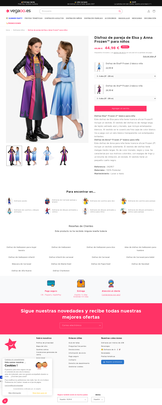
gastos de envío (120, 52)
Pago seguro (74, 356)
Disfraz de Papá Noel (101, 264)
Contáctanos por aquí (111, 295)
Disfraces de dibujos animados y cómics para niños (103, 211)
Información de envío (77, 353)
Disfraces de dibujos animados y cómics (65, 211)
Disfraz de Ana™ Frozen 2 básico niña (124, 86)
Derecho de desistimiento (79, 363)
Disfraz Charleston (61, 271)
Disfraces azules (20, 201)
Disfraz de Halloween (61, 247)
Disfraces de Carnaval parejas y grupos (64, 201)
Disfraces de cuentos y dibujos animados (26, 211)
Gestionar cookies (76, 367)
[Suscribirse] (99, 325)
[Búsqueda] (119, 11)
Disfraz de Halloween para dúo (101, 247)
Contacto (72, 360)
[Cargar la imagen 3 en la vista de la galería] (47, 156)
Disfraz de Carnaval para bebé (140, 257)
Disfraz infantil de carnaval (61, 257)
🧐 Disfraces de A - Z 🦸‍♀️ (111, 349)
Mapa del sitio (41, 346)
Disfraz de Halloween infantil (22, 257)
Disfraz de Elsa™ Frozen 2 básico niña (124, 64)
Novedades (105, 353)
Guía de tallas (74, 343)
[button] (14, 18)
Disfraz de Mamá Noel (61, 264)
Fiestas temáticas (108, 356)
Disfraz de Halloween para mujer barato (22, 248)
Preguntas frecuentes (77, 346)
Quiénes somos (42, 349)
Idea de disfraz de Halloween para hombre (140, 248)
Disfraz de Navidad (140, 264)
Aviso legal (40, 358)
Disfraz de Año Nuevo (22, 271)
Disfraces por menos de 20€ (112, 343)
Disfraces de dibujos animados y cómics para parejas (141, 211)
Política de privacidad (44, 343)
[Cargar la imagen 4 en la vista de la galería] (63, 156)
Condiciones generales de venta (46, 354)
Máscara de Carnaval (21, 264)
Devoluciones (74, 349)
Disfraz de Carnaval (101, 257)
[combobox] (81, 11)
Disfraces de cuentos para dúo (102, 201)
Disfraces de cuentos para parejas (141, 201)
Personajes (105, 346)
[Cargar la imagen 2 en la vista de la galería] (30, 156)
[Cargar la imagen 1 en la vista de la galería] (14, 156)
